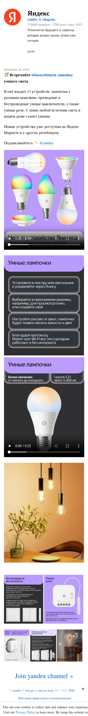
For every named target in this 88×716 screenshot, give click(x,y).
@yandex (46, 142)
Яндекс (38, 13)
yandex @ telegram (41, 19)
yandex (17, 690)
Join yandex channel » (44, 675)
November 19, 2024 (16, 69)
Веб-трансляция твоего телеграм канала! (45, 698)
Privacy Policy (25, 712)
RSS (71, 690)
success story (45, 690)
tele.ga (29, 690)
